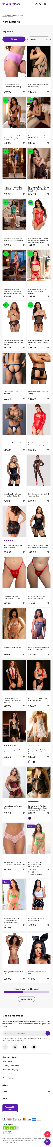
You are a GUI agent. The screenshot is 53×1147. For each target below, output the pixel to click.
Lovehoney (26, 9)
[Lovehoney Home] (11, 4)
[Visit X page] (15, 1047)
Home (4, 16)
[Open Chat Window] (47, 1142)
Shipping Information (10, 1065)
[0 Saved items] (40, 4)
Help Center (7, 1061)
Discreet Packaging (10, 1070)
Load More (26, 998)
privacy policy (19, 1040)
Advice (5, 1085)
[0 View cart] (45, 4)
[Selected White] (29, 761)
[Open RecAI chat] (47, 1134)
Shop (4, 1091)
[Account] (36, 3)
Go (48, 1033)
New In (10, 16)
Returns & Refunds (9, 1074)
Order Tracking (8, 1078)
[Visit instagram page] (24, 1047)
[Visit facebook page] (5, 1047)
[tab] (26, 1067)
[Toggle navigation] (50, 4)
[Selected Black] (33, 761)
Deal (30, 826)
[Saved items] (24, 91)
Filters (14, 39)
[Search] (32, 3)
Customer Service (10, 1056)
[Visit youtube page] (34, 1047)
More (4, 1098)
